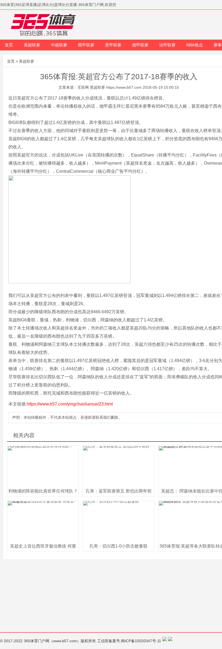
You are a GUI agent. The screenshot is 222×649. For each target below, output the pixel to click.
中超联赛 (59, 45)
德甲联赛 (140, 45)
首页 (9, 45)
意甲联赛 (113, 45)
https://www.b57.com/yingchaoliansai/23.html (70, 404)
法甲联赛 (167, 45)
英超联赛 (32, 45)
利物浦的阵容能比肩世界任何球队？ (43, 491)
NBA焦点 (194, 45)
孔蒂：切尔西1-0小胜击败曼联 (118, 546)
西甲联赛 (86, 45)
